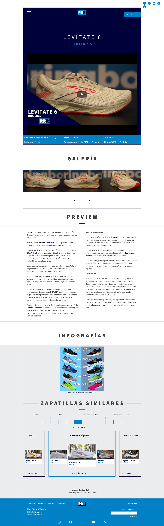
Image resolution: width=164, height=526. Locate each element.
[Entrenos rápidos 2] (86, 422)
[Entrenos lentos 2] (117, 422)
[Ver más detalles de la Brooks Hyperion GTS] (96, 385)
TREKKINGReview (34, 512)
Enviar (132, 516)
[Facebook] (149, 3)
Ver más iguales (80, 473)
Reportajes (132, 503)
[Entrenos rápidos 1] (78, 422)
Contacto (31, 503)
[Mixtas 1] (55, 422)
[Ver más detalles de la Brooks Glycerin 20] (70, 351)
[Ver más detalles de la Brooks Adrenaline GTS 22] (94, 361)
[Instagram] (144, 3)
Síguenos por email (129, 509)
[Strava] (158, 3)
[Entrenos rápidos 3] (94, 422)
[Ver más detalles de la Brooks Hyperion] (69, 386)
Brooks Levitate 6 (34, 55)
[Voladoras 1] (31, 422)
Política (50, 503)
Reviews (41, 503)
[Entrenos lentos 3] (125, 422)
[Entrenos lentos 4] (133, 422)
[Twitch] (144, 6)
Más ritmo (126, 473)
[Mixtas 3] (70, 422)
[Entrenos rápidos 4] (102, 422)
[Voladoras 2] (39, 422)
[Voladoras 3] (47, 422)
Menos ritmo (33, 473)
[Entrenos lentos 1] (110, 422)
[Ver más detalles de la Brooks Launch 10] (69, 376)
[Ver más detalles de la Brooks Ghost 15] (69, 360)
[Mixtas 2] (62, 422)
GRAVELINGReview (34, 514)
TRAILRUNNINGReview (36, 509)
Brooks (30, 307)
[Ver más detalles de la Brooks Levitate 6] (69, 368)
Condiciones (62, 503)
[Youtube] (154, 3)
